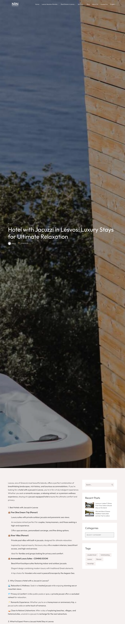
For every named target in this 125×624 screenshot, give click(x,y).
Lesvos (89, 559)
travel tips (90, 563)
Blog (88, 4)
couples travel (91, 555)
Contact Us (104, 4)
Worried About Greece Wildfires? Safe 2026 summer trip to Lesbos (102, 513)
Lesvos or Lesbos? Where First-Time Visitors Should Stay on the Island (103, 505)
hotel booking (105, 555)
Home (37, 4)
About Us (95, 4)
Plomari (98, 559)
